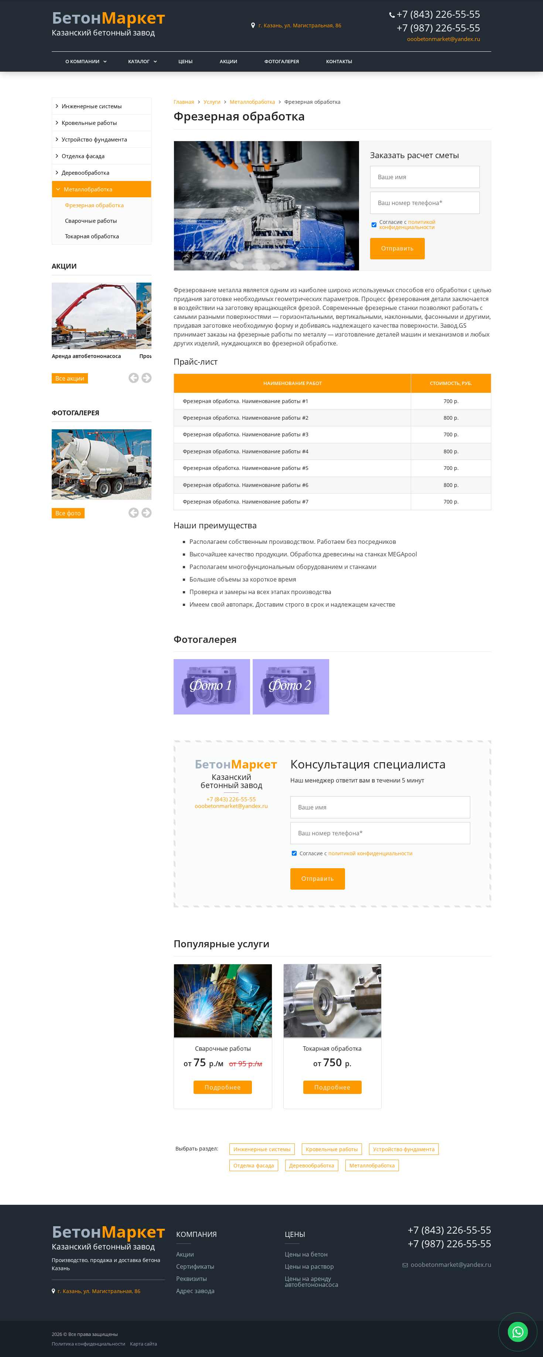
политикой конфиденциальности (407, 224)
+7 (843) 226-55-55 (438, 14)
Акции (228, 61)
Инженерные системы (92, 106)
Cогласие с (407, 224)
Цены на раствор (309, 1266)
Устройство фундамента (94, 139)
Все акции (69, 378)
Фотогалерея (281, 61)
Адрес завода (195, 1291)
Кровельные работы (89, 122)
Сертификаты (195, 1266)
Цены (185, 61)
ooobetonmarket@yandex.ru (443, 39)
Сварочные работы (91, 220)
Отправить (397, 248)
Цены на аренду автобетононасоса (311, 1282)
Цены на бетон (306, 1254)
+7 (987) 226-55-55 (438, 27)
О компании (82, 61)
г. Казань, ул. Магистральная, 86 (300, 25)
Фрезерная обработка (94, 205)
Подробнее (223, 1087)
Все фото (68, 513)
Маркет (108, 17)
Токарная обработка (92, 236)
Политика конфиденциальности (88, 1343)
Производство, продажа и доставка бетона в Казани (101, 358)
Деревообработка (85, 172)
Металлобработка (88, 189)
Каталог (139, 61)
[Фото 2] (101, 464)
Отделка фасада (83, 156)
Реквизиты (191, 1279)
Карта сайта (143, 1343)
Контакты (339, 61)
